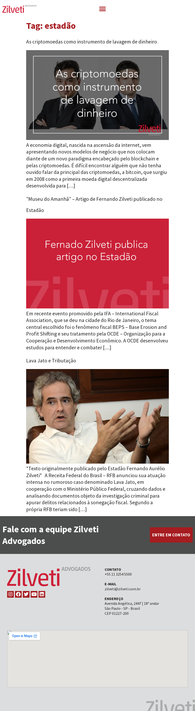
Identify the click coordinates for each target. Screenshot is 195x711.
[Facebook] (18, 594)
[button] (102, 9)
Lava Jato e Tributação (51, 360)
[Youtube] (34, 594)
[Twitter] (26, 594)
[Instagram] (10, 594)
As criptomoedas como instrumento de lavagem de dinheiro (91, 41)
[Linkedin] (42, 594)
